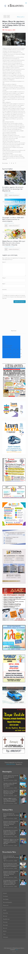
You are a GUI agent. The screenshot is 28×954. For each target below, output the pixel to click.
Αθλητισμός (5, 937)
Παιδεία (4, 931)
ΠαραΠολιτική (6, 919)
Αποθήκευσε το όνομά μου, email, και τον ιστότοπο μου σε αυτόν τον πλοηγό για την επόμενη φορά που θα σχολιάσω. (14, 297)
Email (3, 283)
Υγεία (4, 934)
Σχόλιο (4, 262)
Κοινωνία (5, 928)
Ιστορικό (5, 893)
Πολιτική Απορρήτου (7, 902)
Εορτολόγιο (13, 330)
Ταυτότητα (5, 896)
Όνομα (4, 278)
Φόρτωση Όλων (21, 16)
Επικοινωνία (5, 905)
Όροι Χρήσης (6, 899)
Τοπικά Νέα (5, 913)
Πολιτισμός (5, 925)
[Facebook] (13, 951)
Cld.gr (16, 949)
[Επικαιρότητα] (14, 6)
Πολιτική (5, 916)
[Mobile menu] (26, 3)
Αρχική (4, 910)
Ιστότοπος (4, 289)
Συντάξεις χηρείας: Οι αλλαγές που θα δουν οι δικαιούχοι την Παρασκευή (12, 189)
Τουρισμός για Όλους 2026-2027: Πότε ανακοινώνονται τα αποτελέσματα (13, 219)
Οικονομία (5, 922)
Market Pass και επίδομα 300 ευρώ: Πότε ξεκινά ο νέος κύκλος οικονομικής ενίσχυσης (13, 243)
